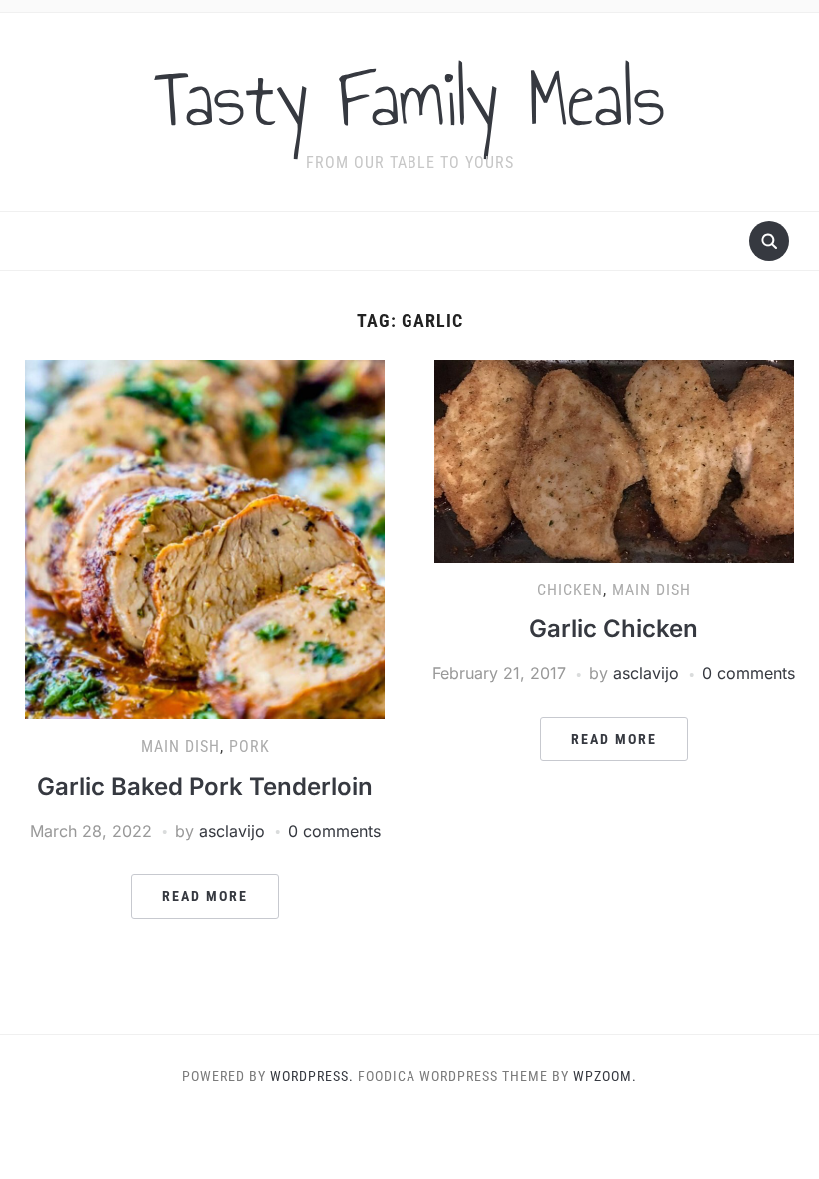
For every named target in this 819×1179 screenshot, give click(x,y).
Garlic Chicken (613, 628)
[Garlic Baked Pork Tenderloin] (205, 539)
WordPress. (312, 1076)
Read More (205, 896)
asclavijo (232, 831)
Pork (249, 746)
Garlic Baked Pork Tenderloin (205, 786)
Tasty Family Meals (409, 99)
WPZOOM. (605, 1076)
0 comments (334, 831)
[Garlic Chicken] (614, 460)
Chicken (570, 590)
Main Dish (180, 746)
